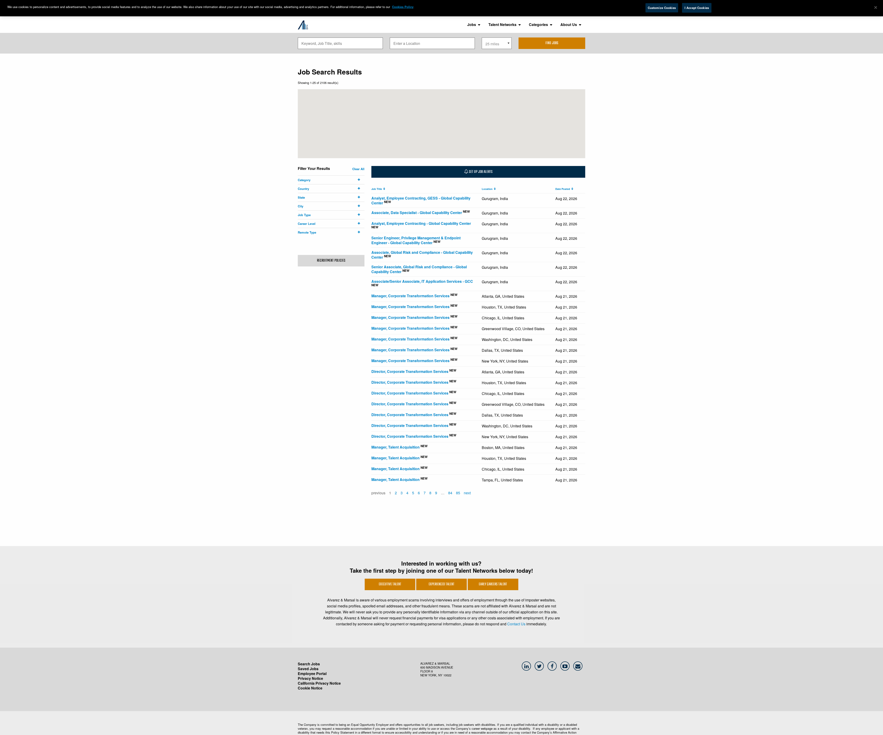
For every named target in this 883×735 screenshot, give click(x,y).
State (301, 197)
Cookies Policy (402, 7)
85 (458, 492)
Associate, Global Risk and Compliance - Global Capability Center (422, 255)
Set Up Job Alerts (480, 172)
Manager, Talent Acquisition (395, 447)
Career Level (306, 224)
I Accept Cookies (697, 8)
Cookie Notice (310, 688)
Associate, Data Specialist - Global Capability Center (416, 212)
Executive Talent (390, 584)
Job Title (377, 189)
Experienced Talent (441, 584)
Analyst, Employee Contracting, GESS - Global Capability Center (420, 200)
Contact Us (516, 623)
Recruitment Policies (331, 261)
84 (450, 492)
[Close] (876, 8)
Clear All (358, 169)
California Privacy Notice (319, 683)
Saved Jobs (308, 668)
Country (303, 189)
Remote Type (307, 232)
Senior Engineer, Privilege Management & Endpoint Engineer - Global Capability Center (416, 240)
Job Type (304, 215)
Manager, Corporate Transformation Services (410, 295)
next (467, 492)
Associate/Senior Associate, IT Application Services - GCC (422, 281)
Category (304, 180)
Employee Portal (312, 673)
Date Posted (563, 189)
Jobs (471, 24)
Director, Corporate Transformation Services (409, 371)
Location (488, 189)
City (300, 206)
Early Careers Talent (493, 584)
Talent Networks (502, 24)
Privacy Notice (310, 678)
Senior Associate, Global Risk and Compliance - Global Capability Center (419, 269)
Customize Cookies (662, 8)
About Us (568, 24)
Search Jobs (309, 663)
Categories (538, 24)
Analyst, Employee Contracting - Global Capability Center (421, 223)
